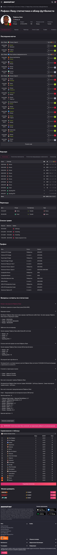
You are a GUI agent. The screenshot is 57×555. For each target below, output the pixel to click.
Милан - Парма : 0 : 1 (7, 408)
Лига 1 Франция (4, 532)
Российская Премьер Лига (7, 534)
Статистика (5, 156)
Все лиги (3, 536)
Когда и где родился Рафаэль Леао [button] (11, 304)
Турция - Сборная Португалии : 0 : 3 (12, 400)
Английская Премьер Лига (7, 527)
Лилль (3, 321)
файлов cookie (22, 549)
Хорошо (4, 552)
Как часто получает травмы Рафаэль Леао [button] (13, 380)
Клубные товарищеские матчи (20, 54)
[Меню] (1, 2)
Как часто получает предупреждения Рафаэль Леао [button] (16, 389)
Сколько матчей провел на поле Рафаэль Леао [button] (14, 343)
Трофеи (45, 29)
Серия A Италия (4, 526)
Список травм (35, 29)
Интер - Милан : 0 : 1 (7, 405)
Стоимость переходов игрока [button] (9, 369)
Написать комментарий (8, 420)
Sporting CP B (5, 338)
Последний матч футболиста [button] (9, 359)
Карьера (16, 29)
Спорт (3, 319)
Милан (4, 322)
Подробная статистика (28, 484)
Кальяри (53, 363)
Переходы (26, 29)
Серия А (16, 42)
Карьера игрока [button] (5, 311)
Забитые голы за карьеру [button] (8, 327)
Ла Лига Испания (5, 529)
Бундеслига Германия (6, 531)
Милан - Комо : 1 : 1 (7, 406)
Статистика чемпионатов (17, 156)
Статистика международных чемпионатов (37, 156)
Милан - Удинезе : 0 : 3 (8, 410)
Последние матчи (5, 29)
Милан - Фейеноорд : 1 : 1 (9, 403)
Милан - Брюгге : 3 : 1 (7, 401)
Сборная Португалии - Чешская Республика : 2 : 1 (15, 398)
